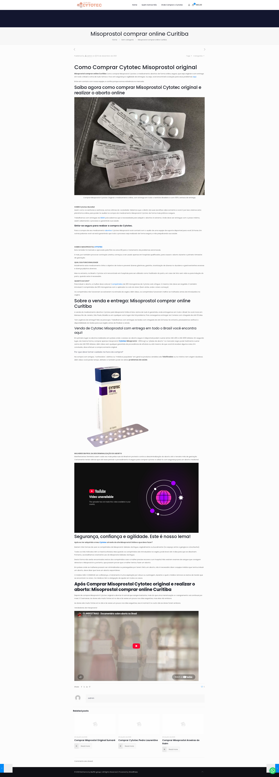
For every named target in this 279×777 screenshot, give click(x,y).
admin (89, 56)
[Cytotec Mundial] (89, 5)
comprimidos (117, 284)
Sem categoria (127, 40)
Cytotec (103, 542)
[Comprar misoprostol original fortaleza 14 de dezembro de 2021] (6, 768)
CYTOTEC (98, 247)
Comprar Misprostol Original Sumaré (94, 740)
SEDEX (102, 218)
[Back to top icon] (202, 771)
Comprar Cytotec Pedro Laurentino (138, 740)
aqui (194, 77)
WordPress (133, 772)
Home (114, 40)
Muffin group (96, 772)
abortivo (108, 230)
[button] (272, 770)
